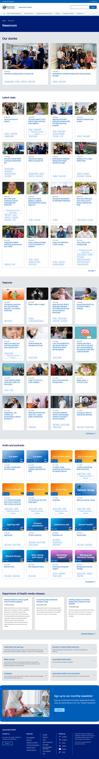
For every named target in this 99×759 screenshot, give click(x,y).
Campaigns (8, 673)
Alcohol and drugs (57, 542)
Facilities (17, 81)
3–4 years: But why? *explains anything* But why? (37, 469)
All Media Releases (87, 634)
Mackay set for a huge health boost (84, 160)
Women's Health (33, 136)
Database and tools (31, 750)
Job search (29, 740)
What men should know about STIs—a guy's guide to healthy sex (36, 415)
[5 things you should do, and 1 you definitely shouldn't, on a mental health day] (13, 294)
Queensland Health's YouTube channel (66, 673)
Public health (31, 81)
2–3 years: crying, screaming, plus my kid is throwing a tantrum (61, 469)
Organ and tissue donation (83, 259)
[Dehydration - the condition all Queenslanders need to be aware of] (13, 402)
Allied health (8, 215)
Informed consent (31, 747)
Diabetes (90, 254)
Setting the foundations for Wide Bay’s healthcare (61, 200)
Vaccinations (64, 321)
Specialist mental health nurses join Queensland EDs (12, 161)
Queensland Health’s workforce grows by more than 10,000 (13, 244)
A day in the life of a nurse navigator (35, 381)
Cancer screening (81, 220)
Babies (30, 129)
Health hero (8, 217)
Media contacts (9, 659)
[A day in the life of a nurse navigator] (37, 369)
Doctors (37, 259)
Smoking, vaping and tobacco (36, 321)
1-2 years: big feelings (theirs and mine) (84, 468)
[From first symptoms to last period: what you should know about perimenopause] (61, 333)
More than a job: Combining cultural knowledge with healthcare (11, 202)
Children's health (62, 318)
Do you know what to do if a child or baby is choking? (85, 306)
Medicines (89, 573)
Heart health (62, 81)
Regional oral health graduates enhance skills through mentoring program (61, 122)
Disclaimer (45, 737)
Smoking (31, 318)
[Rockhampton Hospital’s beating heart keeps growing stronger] (74, 56)
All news (91, 271)
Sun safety (89, 220)
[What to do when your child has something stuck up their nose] (13, 333)
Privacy (44, 739)
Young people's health (82, 264)
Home (4, 20)
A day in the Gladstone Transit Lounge (60, 243)
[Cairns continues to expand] (13, 108)
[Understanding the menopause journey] (37, 333)
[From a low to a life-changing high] (86, 232)
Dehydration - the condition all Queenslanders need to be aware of (12, 416)
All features (90, 433)
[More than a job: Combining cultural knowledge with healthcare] (13, 188)
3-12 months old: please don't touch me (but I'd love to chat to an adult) (12, 502)
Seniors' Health (16, 544)
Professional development (33, 745)
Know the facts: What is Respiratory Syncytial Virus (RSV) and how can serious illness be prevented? (60, 308)
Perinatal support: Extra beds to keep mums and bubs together (36, 121)
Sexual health (32, 427)
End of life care (32, 264)
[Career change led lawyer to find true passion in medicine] (37, 232)
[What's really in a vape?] (37, 294)
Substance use (57, 535)
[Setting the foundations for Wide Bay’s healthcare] (61, 188)
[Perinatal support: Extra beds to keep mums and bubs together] (37, 108)
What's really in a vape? (36, 304)
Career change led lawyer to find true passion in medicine (37, 244)
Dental (54, 131)
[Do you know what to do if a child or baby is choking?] (86, 294)
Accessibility (45, 744)
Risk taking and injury (36, 567)
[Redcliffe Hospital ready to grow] (86, 108)
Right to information (48, 742)
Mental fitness (9, 567)
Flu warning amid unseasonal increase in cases (46, 601)
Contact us (7, 743)
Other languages (47, 751)
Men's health (80, 257)
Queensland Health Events (61, 659)
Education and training (58, 133)
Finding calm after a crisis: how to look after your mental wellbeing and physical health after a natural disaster (85, 347)
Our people (55, 136)
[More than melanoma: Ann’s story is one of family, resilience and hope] (86, 188)
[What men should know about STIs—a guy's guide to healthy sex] (37, 402)
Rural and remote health (83, 262)
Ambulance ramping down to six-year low (18, 74)
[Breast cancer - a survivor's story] (86, 369)
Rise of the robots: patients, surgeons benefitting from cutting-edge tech (37, 202)
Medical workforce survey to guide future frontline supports (16, 601)
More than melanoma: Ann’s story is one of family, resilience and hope (84, 202)
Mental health (37, 129)
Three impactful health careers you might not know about (12, 382)
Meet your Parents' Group (86, 500)
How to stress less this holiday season (60, 381)
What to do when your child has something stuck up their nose (12, 345)
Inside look (24, 81)
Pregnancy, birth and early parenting (37, 132)
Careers (14, 215)
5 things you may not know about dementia (84, 414)
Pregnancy (56, 500)
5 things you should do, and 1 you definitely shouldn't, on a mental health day (12, 307)
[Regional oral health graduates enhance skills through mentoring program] (61, 108)
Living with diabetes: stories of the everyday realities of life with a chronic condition (60, 416)
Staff (61, 136)
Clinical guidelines (31, 737)
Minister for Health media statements (65, 647)
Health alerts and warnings (13, 647)
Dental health (61, 131)
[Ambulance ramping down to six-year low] (25, 56)
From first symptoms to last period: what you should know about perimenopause (60, 346)
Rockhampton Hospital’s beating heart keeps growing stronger (61, 161)
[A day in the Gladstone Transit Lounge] (61, 232)
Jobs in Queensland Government (47, 747)
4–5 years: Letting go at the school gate (12, 468)
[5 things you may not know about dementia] (86, 402)
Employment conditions (32, 742)
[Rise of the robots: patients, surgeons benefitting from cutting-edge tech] (37, 188)
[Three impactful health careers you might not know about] (13, 369)
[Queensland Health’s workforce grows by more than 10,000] (13, 232)
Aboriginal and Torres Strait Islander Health (13, 211)
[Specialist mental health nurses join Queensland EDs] (13, 148)
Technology (88, 176)
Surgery (31, 220)
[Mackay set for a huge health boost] (86, 148)
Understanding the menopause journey (35, 344)
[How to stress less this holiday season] (61, 369)
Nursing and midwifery (10, 173)
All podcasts (90, 582)
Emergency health (9, 81)
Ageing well (8, 535)
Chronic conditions (81, 254)
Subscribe (59, 710)
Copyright (45, 734)
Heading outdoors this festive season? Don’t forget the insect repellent (79, 602)
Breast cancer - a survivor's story (82, 381)
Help (44, 753)
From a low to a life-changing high (84, 243)
